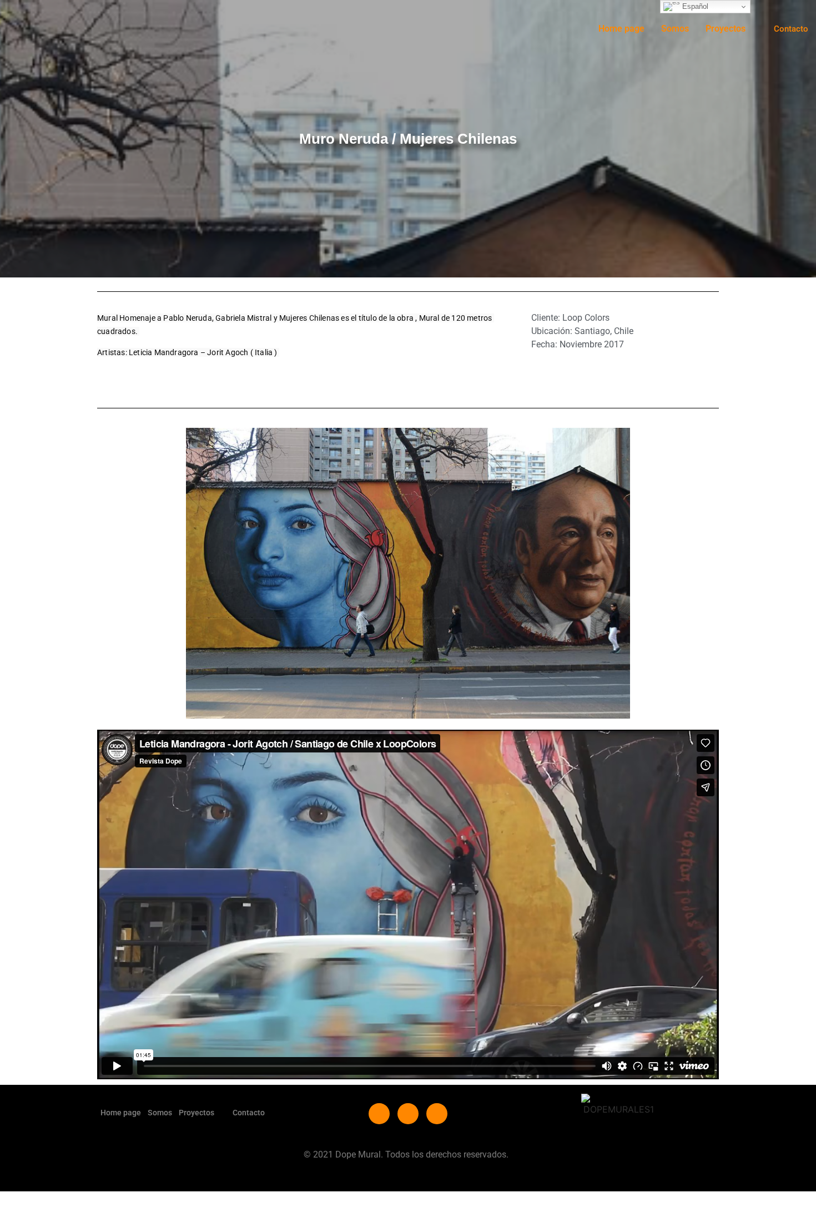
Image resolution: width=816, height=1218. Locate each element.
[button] (731, 29)
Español (694, 6)
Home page (621, 28)
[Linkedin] (436, 1113)
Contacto (249, 1112)
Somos (675, 28)
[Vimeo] (408, 1113)
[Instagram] (379, 1113)
